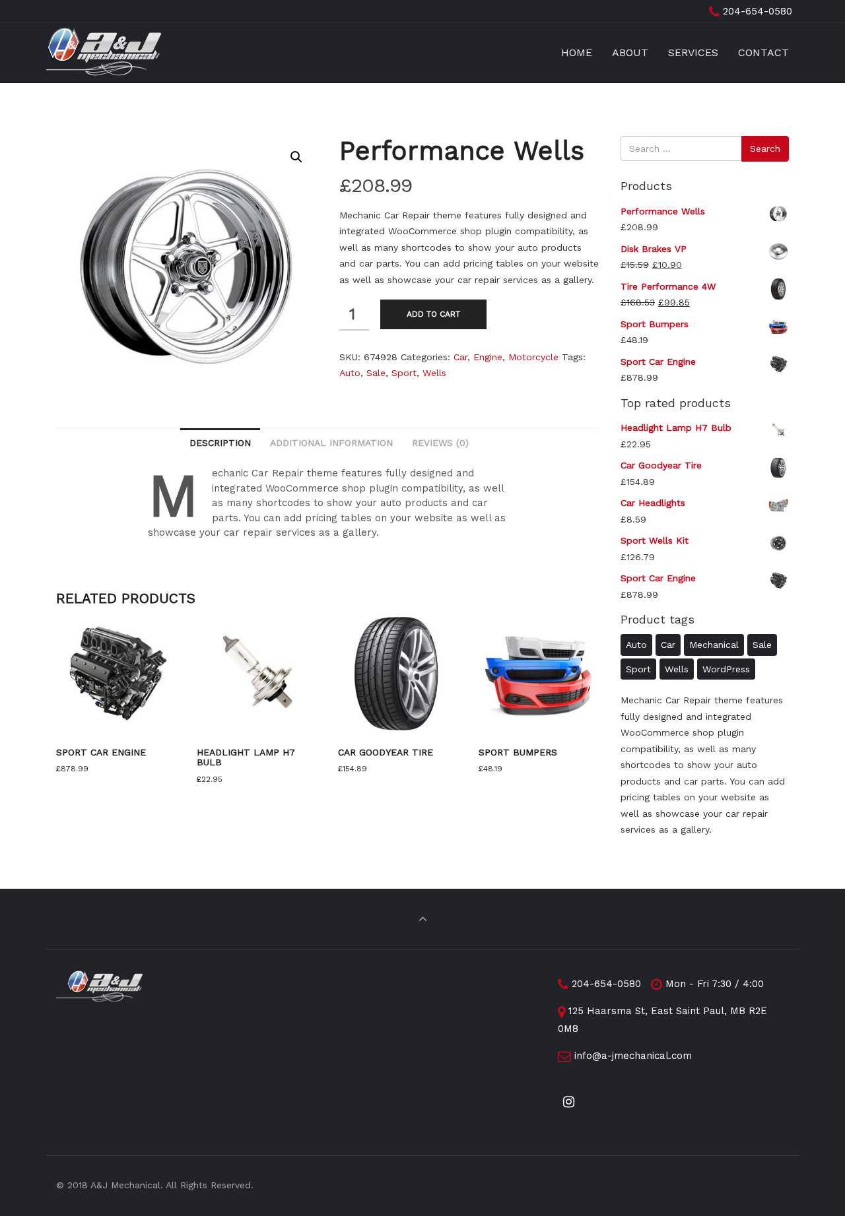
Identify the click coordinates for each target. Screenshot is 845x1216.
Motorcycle (533, 357)
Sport (404, 373)
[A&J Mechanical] (103, 52)
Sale (376, 373)
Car (460, 357)
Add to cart (433, 314)
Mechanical (714, 644)
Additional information (331, 442)
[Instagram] (569, 1102)
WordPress (726, 669)
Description (220, 442)
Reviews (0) (440, 442)
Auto (349, 373)
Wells (434, 373)
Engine (487, 357)
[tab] (220, 442)
